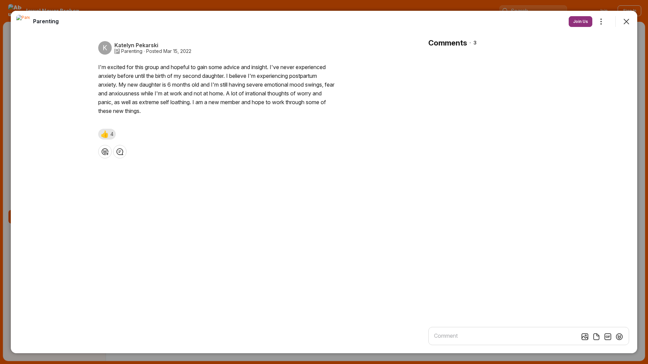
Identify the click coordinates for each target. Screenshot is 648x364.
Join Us (580, 21)
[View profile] (23, 21)
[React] (105, 151)
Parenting (131, 51)
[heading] (46, 21)
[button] (107, 134)
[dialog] (324, 182)
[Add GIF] (607, 336)
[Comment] (120, 151)
